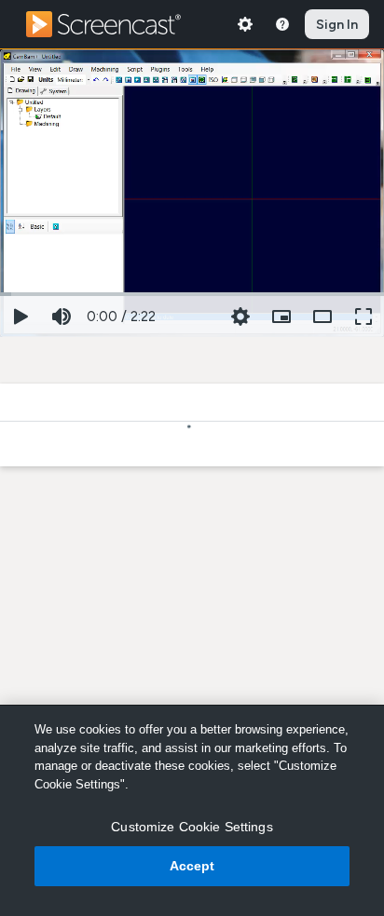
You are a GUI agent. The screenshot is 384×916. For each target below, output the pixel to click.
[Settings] (245, 24)
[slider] (192, 292)
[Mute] (61, 316)
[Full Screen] (363, 316)
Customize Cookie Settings (192, 826)
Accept (192, 865)
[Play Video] (20, 316)
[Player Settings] (240, 316)
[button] (281, 316)
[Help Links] (282, 24)
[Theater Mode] (322, 316)
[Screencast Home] (115, 24)
